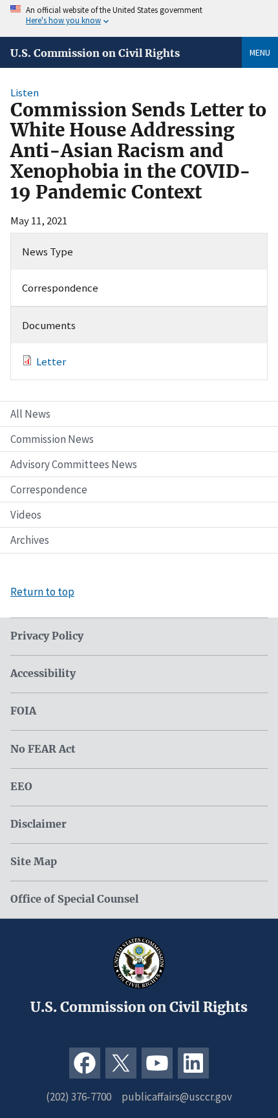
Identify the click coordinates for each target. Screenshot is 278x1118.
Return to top (42, 592)
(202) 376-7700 (78, 1097)
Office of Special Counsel (74, 899)
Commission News (52, 439)
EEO (21, 786)
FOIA (23, 711)
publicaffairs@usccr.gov (177, 1097)
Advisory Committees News (73, 464)
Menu (260, 52)
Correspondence (48, 489)
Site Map (33, 861)
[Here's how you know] (139, 18)
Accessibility (43, 673)
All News (30, 414)
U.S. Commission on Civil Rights (95, 53)
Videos (25, 515)
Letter (51, 361)
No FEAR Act (43, 749)
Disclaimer (38, 824)
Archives (29, 540)
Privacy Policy (46, 636)
